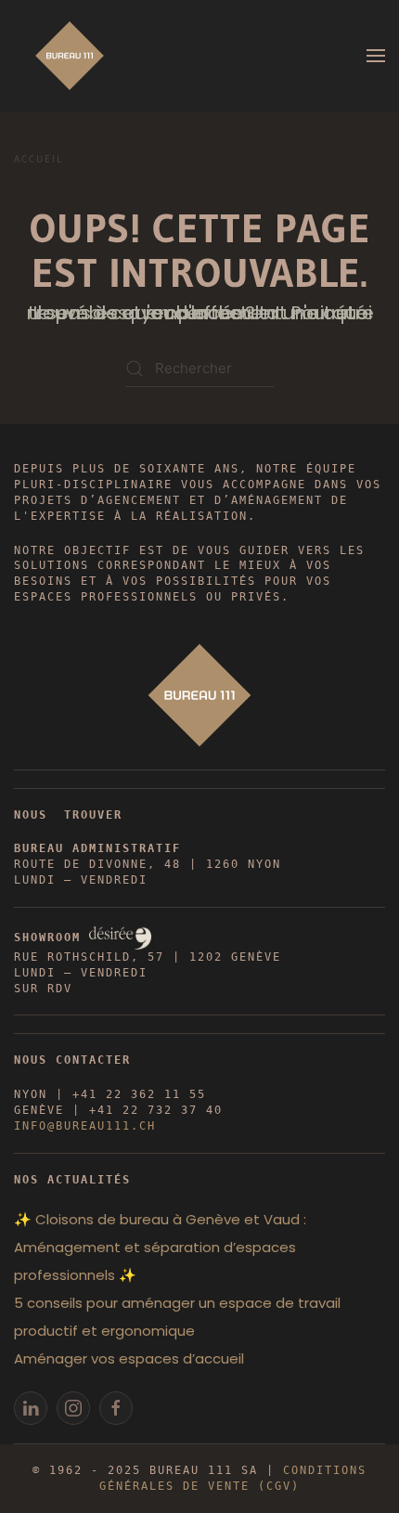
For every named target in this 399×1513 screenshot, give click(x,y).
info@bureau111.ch (85, 1125)
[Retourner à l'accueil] (69, 55)
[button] (376, 56)
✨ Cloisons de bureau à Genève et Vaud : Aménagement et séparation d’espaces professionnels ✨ (160, 1247)
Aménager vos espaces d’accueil (129, 1358)
